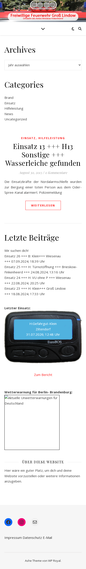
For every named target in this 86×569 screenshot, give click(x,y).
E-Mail (47, 537)
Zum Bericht (43, 374)
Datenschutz (32, 537)
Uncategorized (15, 119)
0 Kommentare (56, 172)
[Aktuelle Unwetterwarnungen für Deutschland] (32, 400)
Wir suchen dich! (16, 250)
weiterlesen (43, 205)
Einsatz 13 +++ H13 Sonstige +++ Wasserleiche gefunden (43, 154)
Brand (8, 97)
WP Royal (54, 561)
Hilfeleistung (13, 108)
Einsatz (9, 103)
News (8, 114)
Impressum (13, 537)
